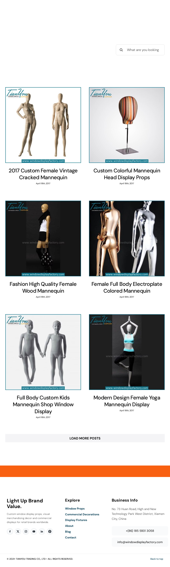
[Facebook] (10, 531)
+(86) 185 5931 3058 (140, 531)
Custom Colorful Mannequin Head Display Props (126, 174)
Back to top (156, 558)
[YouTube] (34, 531)
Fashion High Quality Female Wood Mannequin (43, 287)
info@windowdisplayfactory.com (140, 542)
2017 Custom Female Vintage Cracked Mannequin (43, 174)
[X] (18, 531)
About (69, 526)
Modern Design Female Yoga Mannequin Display (126, 401)
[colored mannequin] (43, 125)
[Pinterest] (50, 531)
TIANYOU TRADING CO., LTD (31, 558)
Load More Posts (85, 438)
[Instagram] (26, 531)
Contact (70, 537)
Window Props (75, 508)
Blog (68, 531)
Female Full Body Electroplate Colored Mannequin (126, 287)
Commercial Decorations (82, 514)
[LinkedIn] (42, 531)
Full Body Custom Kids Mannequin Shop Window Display (43, 404)
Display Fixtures (76, 520)
